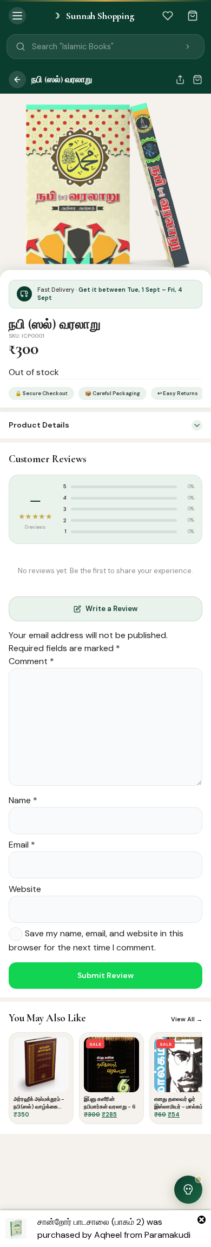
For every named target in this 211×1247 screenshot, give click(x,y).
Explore (63, 1238)
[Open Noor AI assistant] (188, 1190)
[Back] (17, 79)
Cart (148, 1238)
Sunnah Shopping (93, 16)
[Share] (180, 79)
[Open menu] (17, 15)
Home (21, 1238)
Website (25, 889)
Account (190, 1238)
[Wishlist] (167, 15)
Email (22, 844)
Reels (105, 1240)
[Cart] (192, 15)
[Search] (187, 46)
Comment (31, 661)
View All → (186, 1019)
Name (23, 800)
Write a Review (111, 608)
